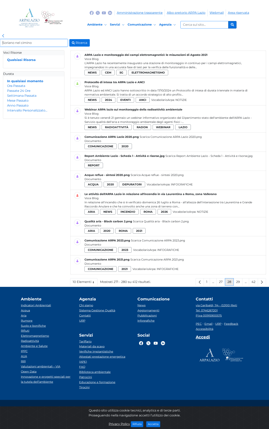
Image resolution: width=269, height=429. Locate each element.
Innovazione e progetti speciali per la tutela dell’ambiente (45, 379)
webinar (163, 127)
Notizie (181, 100)
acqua (93, 184)
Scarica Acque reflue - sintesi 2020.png (157, 175)
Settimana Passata (21, 96)
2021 (139, 231)
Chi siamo (86, 305)
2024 (108, 100)
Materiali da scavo (92, 346)
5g (121, 72)
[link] (3, 36)
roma (148, 212)
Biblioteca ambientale (95, 372)
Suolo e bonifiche (33, 326)
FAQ (82, 367)
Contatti (85, 315)
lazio (183, 127)
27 (222, 283)
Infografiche (182, 184)
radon (142, 127)
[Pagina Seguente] (262, 282)
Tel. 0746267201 (207, 310)
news (92, 72)
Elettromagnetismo (35, 336)
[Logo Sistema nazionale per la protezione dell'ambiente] (52, 17)
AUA (24, 356)
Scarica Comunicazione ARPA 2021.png (157, 259)
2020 (125, 146)
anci (142, 100)
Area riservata (238, 13)
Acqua (25, 310)
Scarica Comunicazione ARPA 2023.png (158, 240)
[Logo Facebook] (91, 12)
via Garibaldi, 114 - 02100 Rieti (216, 305)
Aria (23, 315)
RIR (23, 361)
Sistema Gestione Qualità (97, 310)
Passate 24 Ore (19, 91)
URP (82, 320)
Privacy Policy (119, 424)
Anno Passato (18, 105)
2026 (164, 212)
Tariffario (85, 341)
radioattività (116, 127)
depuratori (132, 184)
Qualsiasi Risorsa (21, 60)
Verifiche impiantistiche (96, 351)
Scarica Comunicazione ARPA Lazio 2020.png (171, 137)
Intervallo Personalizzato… (27, 110)
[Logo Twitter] (97, 12)
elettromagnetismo (148, 72)
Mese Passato (18, 100)
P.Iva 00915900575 (209, 315)
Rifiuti (25, 330)
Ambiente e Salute (34, 346)
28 (230, 283)
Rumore (26, 320)
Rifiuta (138, 424)
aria (91, 212)
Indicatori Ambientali (36, 305)
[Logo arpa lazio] (29, 17)
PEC (199, 324)
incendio (128, 212)
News (141, 305)
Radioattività (30, 341)
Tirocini (84, 387)
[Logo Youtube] (104, 12)
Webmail (217, 13)
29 (239, 283)
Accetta (154, 424)
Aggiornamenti (148, 310)
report (94, 165)
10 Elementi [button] (85, 283)
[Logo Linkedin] (110, 12)
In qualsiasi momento (25, 81)
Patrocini (85, 377)
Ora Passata (16, 86)
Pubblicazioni (147, 315)
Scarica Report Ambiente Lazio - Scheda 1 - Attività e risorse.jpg (209, 156)
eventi (125, 100)
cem (108, 72)
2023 (125, 250)
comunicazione (100, 146)
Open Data (28, 371)
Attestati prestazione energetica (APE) (102, 359)
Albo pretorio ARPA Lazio (186, 13)
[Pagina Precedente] (200, 282)
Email (208, 324)
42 (254, 283)
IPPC (24, 351)
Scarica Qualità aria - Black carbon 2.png (161, 221)
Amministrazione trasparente (140, 13)
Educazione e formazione (97, 382)
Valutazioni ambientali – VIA (40, 366)
